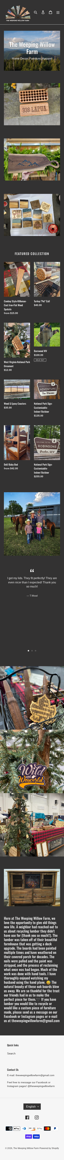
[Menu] (58, 12)
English (31, 1106)
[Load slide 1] (28, 650)
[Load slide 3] (35, 650)
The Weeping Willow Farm (26, 1148)
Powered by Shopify (49, 1148)
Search (11, 1053)
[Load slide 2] (32, 650)
